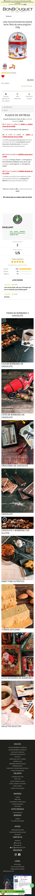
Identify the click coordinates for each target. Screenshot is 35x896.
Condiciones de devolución (17, 832)
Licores (17, 818)
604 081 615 (18, 843)
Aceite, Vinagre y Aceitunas (17, 783)
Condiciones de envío (17, 830)
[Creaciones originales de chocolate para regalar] (17, 442)
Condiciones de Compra (17, 869)
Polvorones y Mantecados (17, 801)
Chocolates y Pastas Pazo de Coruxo (17, 768)
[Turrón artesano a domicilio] (17, 606)
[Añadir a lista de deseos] (17, 76)
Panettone (17, 799)
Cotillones (17, 806)
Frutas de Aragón (17, 804)
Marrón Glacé (17, 761)
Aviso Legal (17, 864)
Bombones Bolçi (17, 766)
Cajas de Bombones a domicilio (17, 747)
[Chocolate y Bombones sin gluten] (17, 523)
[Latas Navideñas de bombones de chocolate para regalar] (17, 654)
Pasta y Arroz (17, 786)
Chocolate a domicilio (17, 752)
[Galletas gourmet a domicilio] (17, 703)
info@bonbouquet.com (18, 847)
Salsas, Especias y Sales (17, 781)
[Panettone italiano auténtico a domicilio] (17, 558)
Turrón (17, 797)
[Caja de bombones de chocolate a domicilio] (17, 340)
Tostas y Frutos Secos (17, 788)
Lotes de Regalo (17, 812)
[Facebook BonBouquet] (16, 854)
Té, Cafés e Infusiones (17, 821)
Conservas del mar (17, 776)
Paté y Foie (17, 779)
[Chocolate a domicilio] (17, 490)
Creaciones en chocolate (17, 754)
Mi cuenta (18, 834)
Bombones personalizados (17, 763)
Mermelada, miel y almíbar (17, 759)
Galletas (17, 756)
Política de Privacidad (17, 866)
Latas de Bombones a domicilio (17, 749)
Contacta (17, 840)
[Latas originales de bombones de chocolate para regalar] (17, 391)
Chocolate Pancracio (17, 770)
